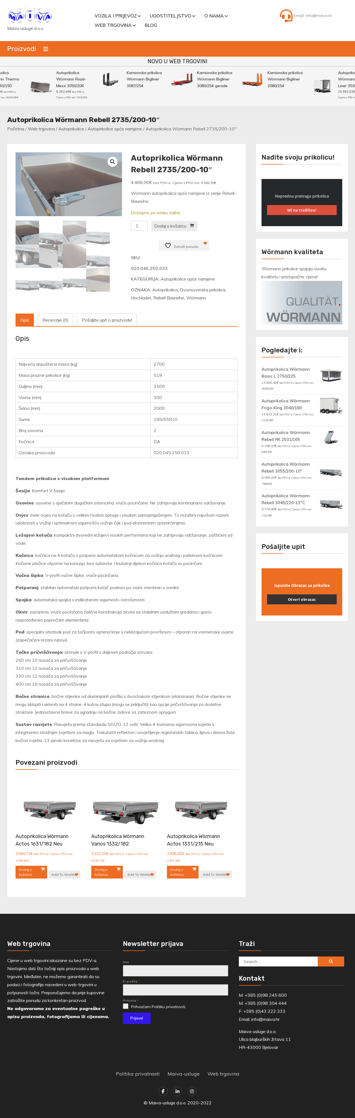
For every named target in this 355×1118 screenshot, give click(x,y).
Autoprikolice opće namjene (115, 129)
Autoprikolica (165, 289)
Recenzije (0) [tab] (55, 320)
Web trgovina (113, 25)
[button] (113, 162)
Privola (131, 1000)
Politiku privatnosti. (169, 1006)
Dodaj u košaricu (170, 226)
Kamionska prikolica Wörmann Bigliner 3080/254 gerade (208, 79)
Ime (126, 962)
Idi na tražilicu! (302, 210)
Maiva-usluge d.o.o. (25, 28)
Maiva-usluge (184, 1074)
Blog (151, 25)
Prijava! (136, 1018)
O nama (214, 16)
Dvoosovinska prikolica (202, 289)
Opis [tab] (24, 320)
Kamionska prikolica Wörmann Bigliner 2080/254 (278, 79)
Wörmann (196, 298)
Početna (15, 129)
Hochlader (141, 298)
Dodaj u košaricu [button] (25, 872)
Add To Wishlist (64, 874)
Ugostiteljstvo (170, 16)
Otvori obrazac (302, 599)
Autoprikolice (71, 129)
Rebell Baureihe (168, 298)
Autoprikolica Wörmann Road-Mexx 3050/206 (65, 79)
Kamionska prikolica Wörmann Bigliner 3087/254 (138, 79)
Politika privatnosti (138, 1074)
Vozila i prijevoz (116, 16)
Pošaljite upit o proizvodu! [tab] (107, 320)
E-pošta (131, 981)
